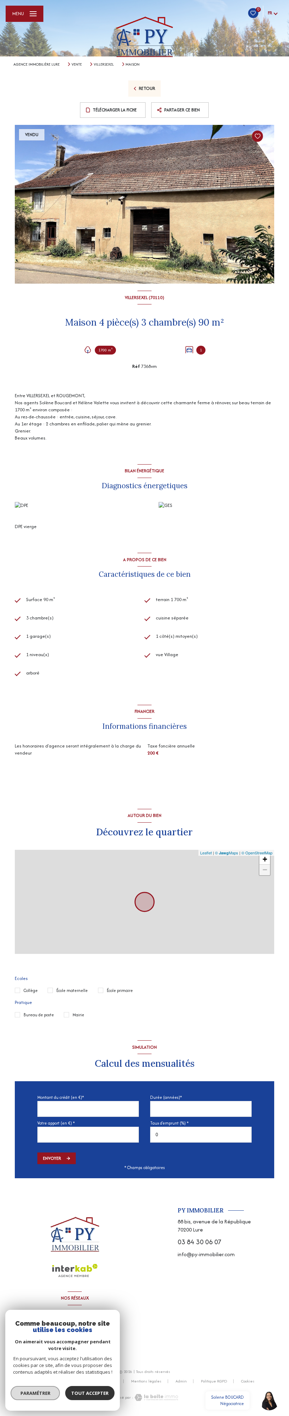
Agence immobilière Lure (36, 64)
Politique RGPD (214, 1381)
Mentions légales (146, 1381)
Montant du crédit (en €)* (60, 1097)
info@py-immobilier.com (206, 1254)
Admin (181, 1381)
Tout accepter (90, 1393)
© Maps (226, 852)
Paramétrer (35, 1393)
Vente (77, 64)
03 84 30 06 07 (200, 1242)
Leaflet (206, 852)
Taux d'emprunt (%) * (169, 1123)
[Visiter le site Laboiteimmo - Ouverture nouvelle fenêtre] (155, 1397)
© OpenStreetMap (256, 852)
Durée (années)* (166, 1097)
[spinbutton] (201, 1135)
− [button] (265, 869)
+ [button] (265, 859)
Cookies (247, 1381)
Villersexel (104, 64)
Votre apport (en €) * (56, 1123)
